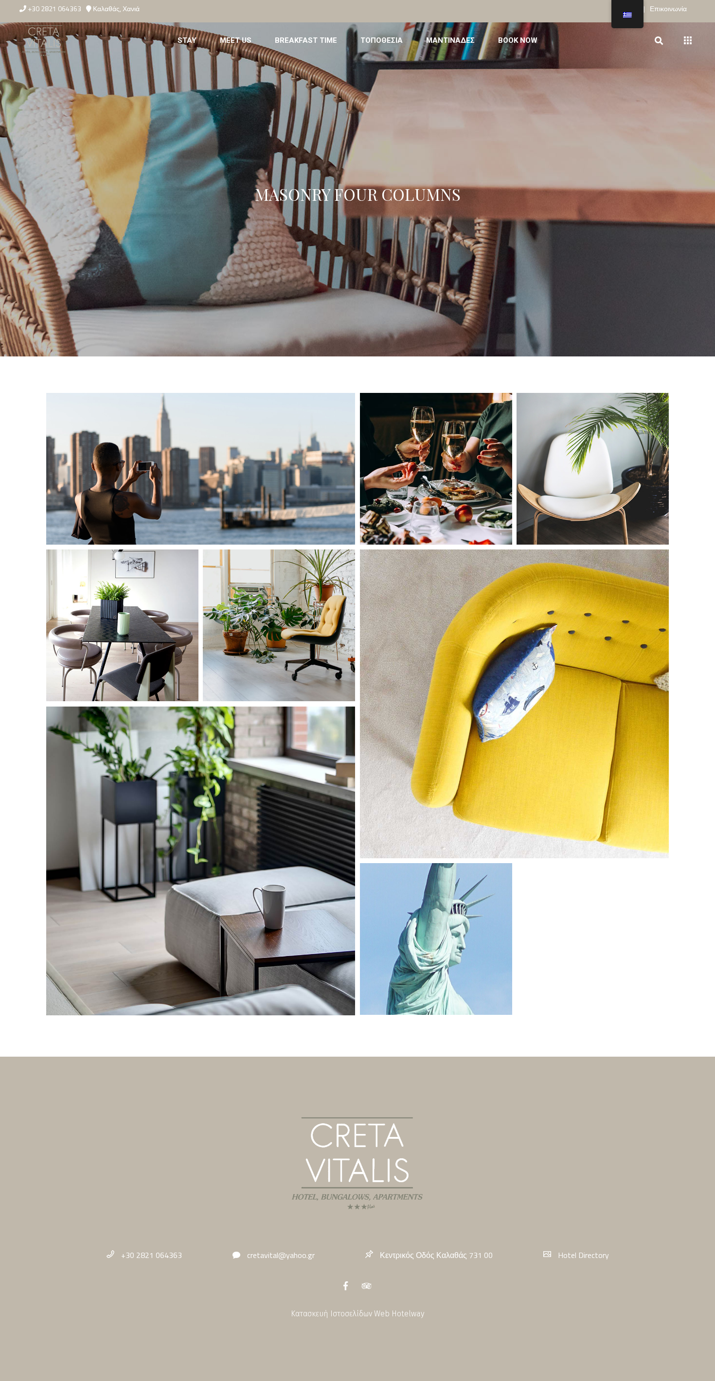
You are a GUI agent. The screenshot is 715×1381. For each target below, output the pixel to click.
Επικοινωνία (668, 8)
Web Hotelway (399, 1313)
